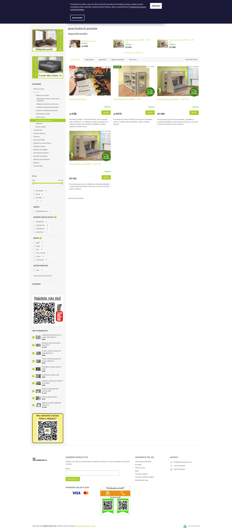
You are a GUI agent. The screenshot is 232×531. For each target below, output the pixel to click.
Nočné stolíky (41, 127)
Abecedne (133, 59)
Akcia (39, 194)
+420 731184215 (179, 466)
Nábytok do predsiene (41, 159)
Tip (38, 201)
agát (39, 243)
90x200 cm (41, 222)
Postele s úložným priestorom (47, 110)
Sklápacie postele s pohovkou (47, 104)
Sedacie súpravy (39, 133)
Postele (36, 92)
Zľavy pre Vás (140, 468)
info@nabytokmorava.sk (182, 462)
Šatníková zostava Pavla (42, 143)
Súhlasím (156, 6)
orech (40, 256)
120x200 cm (42, 225)
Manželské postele (43, 114)
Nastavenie (77, 17)
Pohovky (36, 136)
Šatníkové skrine (39, 146)
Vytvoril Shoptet (194, 526)
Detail (106, 113)
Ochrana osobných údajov (144, 477)
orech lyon (41, 260)
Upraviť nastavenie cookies (86, 526)
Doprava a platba (141, 474)
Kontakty (138, 465)
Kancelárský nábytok (41, 153)
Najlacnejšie (89, 59)
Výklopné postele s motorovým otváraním (47, 100)
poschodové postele (43, 120)
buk (39, 249)
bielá (39, 246)
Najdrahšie (102, 59)
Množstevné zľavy (141, 480)
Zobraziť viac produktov (133, 52)
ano (39, 270)
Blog (136, 471)
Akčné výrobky (38, 89)
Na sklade (41, 191)
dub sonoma (42, 253)
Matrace (36, 163)
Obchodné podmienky (143, 461)
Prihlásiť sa (73, 479)
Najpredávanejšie (117, 59)
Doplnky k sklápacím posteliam (47, 107)
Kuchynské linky (39, 140)
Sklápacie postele (42, 95)
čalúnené (39, 123)
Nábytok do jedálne (40, 150)
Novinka (40, 197)
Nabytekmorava (43, 211)
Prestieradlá (37, 166)
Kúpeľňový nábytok (40, 156)
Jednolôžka (37, 130)
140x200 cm (42, 229)
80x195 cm (41, 232)
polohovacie (40, 117)
